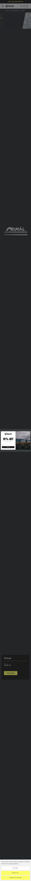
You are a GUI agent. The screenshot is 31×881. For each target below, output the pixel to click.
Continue (8, 447)
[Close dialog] (29, 432)
